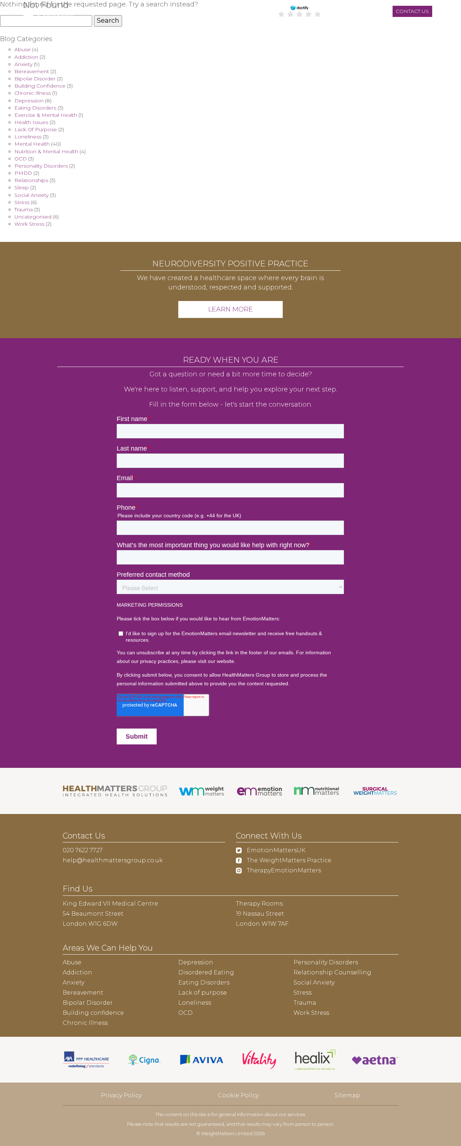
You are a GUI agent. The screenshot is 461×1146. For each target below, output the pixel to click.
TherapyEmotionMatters (283, 870)
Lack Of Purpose (35, 129)
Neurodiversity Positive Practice (298, 34)
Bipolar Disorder (34, 78)
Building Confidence (40, 86)
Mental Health (32, 144)
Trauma (23, 209)
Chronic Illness (32, 93)
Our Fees (230, 34)
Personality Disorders (41, 166)
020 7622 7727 (83, 850)
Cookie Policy (238, 1095)
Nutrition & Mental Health (46, 151)
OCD (20, 158)
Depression (29, 100)
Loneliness (27, 136)
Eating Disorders (35, 108)
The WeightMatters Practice (288, 860)
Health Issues (31, 122)
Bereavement (31, 71)
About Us (30, 34)
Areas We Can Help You (164, 34)
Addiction (26, 57)
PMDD (23, 173)
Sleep (21, 187)
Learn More (230, 309)
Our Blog (428, 34)
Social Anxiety (31, 195)
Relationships (31, 180)
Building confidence (93, 1012)
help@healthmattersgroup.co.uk (113, 860)
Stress (22, 202)
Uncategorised (33, 216)
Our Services (93, 34)
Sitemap (347, 1095)
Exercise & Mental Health (45, 115)
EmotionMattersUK (275, 850)
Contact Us (371, 34)
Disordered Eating (206, 972)
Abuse (22, 49)
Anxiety (23, 64)
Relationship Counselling (332, 972)
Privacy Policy (121, 1095)
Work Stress (29, 224)
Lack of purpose (202, 992)
